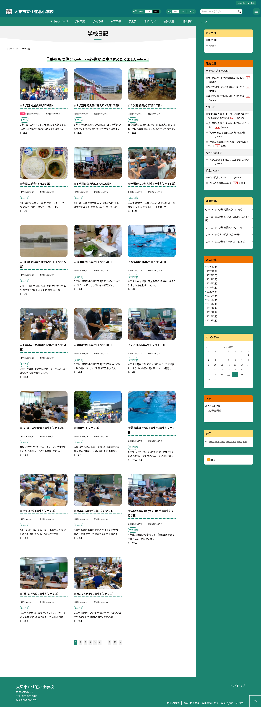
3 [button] (85, 642)
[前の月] (206, 346)
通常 (141, 11)
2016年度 (212, 308)
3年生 (79, 537)
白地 (148, 11)
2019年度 (212, 295)
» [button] (120, 642)
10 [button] (115, 642)
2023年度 (212, 279)
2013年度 (212, 320)
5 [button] (95, 642)
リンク (203, 21)
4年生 (134, 210)
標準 (175, 11)
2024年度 (212, 275)
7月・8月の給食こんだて (227, 182)
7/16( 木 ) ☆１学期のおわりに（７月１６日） (225, 241)
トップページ (61, 21)
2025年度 (212, 271)
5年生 (79, 289)
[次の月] (250, 346)
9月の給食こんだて (224, 177)
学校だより (150, 21)
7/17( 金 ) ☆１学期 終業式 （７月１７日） (224, 227)
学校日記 (79, 21)
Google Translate (246, 2)
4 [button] (90, 642)
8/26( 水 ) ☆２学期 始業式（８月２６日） (224, 209)
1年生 (25, 537)
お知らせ (212, 45)
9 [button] (109, 642)
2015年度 (212, 312)
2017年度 (212, 304)
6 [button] (99, 642)
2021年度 (212, 287)
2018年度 (212, 300)
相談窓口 (187, 21)
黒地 (156, 11)
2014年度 (212, 316)
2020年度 (212, 291)
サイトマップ (238, 685)
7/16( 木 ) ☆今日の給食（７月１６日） (222, 234)
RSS (212, 459)
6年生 (134, 289)
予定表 (132, 21)
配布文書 (169, 21)
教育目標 (116, 21)
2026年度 (212, 267)
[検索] (240, 11)
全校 (25, 132)
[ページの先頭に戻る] (255, 701)
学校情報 (98, 21)
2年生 (25, 376)
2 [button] (80, 642)
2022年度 (212, 283)
